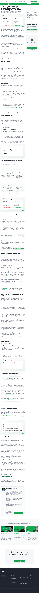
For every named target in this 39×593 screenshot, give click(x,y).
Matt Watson (6, 11)
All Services (21, 584)
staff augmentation (4, 288)
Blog (30, 578)
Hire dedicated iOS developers (6, 415)
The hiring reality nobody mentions (31, 14)
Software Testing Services (23, 583)
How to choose (29, 17)
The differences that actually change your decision (32, 13)
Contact (31, 585)
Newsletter (31, 579)
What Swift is (28, 8)
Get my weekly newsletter (19, 512)
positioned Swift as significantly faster (10, 107)
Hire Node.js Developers (14, 572)
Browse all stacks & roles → (14, 582)
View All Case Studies (19, 542)
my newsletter (10, 131)
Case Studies (16, 1)
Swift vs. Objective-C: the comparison (32, 11)
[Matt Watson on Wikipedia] (16, 488)
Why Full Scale (31, 574)
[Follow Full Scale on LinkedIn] (2, 576)
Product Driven (20, 1)
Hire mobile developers (17, 248)
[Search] (30, 1)
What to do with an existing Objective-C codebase (32, 16)
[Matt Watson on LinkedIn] (13, 488)
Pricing (25, 1)
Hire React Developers (13, 579)
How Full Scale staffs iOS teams (31, 18)
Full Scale (12, 495)
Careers (31, 582)
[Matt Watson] (1, 12)
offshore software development (15, 376)
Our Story (31, 575)
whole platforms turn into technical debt (12, 401)
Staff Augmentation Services (24, 577)
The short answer (29, 7)
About (28, 1)
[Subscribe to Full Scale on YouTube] (4, 576)
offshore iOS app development (9, 394)
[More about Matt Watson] (4, 501)
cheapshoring (5, 275)
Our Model (12, 1)
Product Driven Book (32, 581)
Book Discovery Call (34, 1)
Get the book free (31, 47)
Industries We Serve (22, 586)
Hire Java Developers (13, 578)
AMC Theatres (6, 379)
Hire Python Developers (14, 574)
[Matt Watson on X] (14, 488)
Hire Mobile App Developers (14, 581)
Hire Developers (7, 1)
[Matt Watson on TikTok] (15, 488)
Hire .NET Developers (13, 575)
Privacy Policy (24, 590)
